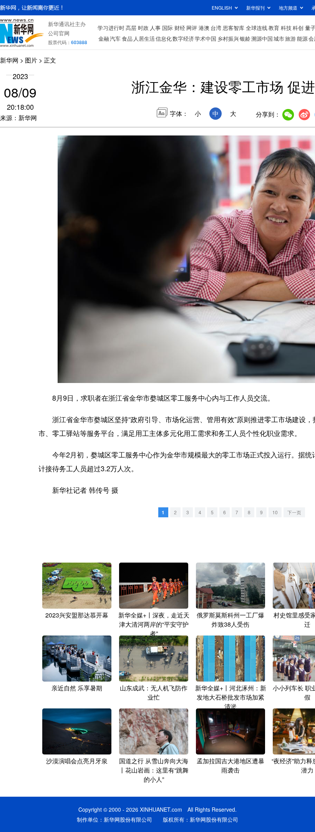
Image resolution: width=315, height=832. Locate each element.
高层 (131, 27)
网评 (191, 27)
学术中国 (205, 38)
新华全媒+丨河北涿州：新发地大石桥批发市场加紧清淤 (230, 697)
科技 (286, 27)
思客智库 (233, 27)
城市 (279, 38)
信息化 (164, 38)
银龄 (245, 38)
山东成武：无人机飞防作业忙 (153, 692)
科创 (298, 27)
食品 (127, 38)
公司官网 (59, 33)
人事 (155, 27)
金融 (103, 38)
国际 (167, 27)
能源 (302, 38)
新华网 (9, 60)
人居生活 (144, 38)
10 (275, 512)
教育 (274, 27)
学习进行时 (111, 27)
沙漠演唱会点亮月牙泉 (77, 760)
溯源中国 (262, 38)
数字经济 (183, 38)
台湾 (216, 27)
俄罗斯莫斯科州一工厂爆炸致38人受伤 (230, 620)
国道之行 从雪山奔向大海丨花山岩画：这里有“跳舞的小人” (154, 770)
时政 (143, 27)
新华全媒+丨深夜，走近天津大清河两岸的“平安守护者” (153, 624)
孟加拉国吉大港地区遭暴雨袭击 (230, 765)
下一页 (294, 512)
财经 (179, 27)
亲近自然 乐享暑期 (76, 687)
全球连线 (256, 27)
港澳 (204, 27)
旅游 (290, 38)
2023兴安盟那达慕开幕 (76, 615)
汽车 (115, 38)
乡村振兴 (228, 38)
